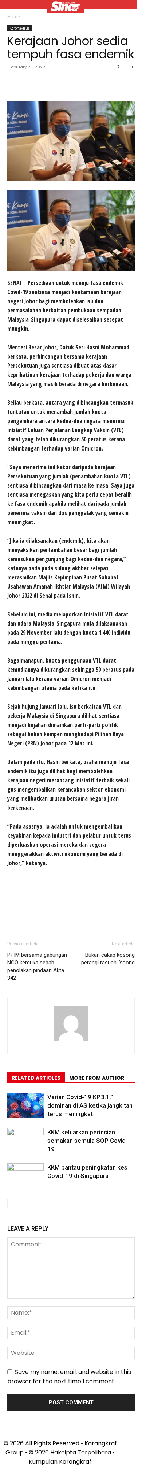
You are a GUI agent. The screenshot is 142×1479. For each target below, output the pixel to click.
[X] (31, 83)
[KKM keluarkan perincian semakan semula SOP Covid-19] (25, 1140)
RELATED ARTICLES (36, 1078)
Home (13, 17)
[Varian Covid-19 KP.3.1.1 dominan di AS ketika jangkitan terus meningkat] (25, 1105)
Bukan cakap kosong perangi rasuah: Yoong (108, 959)
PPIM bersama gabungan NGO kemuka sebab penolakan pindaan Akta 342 (37, 966)
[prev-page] (11, 1203)
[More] (82, 83)
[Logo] (65, 7)
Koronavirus (19, 28)
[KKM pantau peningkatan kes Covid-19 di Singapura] (25, 1176)
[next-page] (23, 1203)
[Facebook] (14, 83)
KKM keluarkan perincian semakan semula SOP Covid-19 (87, 1140)
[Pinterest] (48, 83)
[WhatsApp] (65, 83)
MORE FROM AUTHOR (96, 1078)
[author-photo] (71, 1041)
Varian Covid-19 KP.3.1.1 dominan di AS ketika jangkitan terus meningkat (90, 1105)
